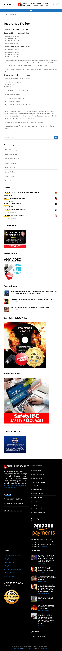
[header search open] (54, 4)
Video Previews (37, 497)
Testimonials (37, 501)
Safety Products (10, 163)
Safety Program (10, 167)
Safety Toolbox (10, 172)
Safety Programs (9, 566)
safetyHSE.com (44, 546)
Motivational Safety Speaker (13, 569)
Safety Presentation (10, 559)
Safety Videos (9, 176)
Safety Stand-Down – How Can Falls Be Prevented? (46, 597)
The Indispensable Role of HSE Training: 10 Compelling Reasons (31, 307)
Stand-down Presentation (12, 555)
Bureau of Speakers (39, 513)
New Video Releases (11, 154)
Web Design (17, 648)
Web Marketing (27, 648)
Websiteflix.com (43, 648)
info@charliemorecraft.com (15, 503)
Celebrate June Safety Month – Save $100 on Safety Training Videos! (32, 299)
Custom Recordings (10, 576)
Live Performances (39, 482)
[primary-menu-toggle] (31, 10)
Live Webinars (37, 478)
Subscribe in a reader (39, 636)
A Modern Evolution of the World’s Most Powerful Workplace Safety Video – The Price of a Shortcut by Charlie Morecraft (34, 292)
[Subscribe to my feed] (31, 636)
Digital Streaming (11, 150)
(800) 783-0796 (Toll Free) (14, 499)
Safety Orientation (10, 562)
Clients (35, 505)
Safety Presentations (12, 159)
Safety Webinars (10, 181)
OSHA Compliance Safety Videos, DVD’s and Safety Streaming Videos (46, 606)
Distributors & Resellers (40, 509)
